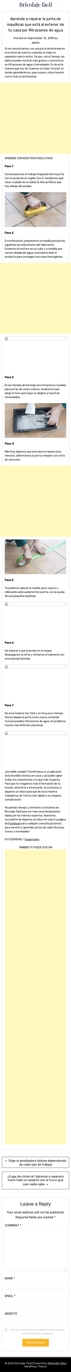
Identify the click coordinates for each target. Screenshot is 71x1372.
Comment (13, 1225)
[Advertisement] (35, 118)
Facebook (14, 823)
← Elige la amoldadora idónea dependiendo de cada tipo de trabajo (35, 1162)
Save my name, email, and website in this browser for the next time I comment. (37, 1331)
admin (36, 42)
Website (11, 1313)
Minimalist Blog (57, 1363)
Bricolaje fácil (35, 4)
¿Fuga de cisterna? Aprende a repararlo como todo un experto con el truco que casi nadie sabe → (35, 1180)
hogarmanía (32, 839)
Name (10, 1278)
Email (10, 1296)
